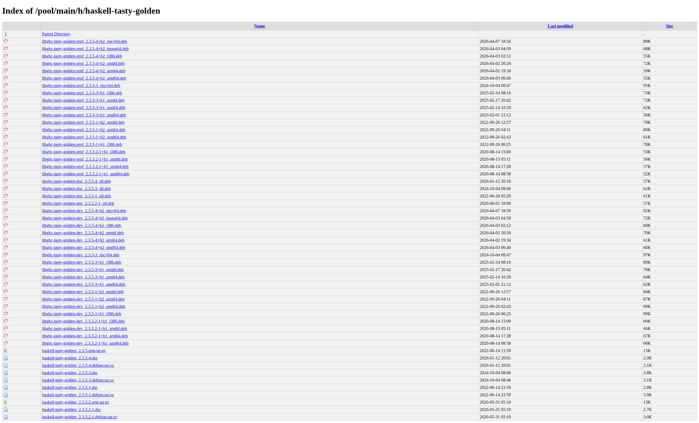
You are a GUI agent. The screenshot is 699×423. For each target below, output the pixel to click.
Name (259, 26)
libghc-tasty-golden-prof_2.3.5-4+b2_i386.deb (82, 56)
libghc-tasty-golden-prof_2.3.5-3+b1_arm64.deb (83, 107)
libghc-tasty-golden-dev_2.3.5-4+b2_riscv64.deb (84, 210)
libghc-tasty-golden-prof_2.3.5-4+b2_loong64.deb (85, 48)
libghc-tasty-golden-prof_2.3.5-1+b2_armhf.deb (83, 122)
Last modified (560, 26)
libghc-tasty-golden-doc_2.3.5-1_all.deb (76, 196)
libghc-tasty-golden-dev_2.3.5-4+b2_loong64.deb (85, 218)
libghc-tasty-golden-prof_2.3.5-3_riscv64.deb (81, 85)
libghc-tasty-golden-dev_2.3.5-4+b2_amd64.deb (83, 247)
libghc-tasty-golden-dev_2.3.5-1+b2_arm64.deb (83, 299)
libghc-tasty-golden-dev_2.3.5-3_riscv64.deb (80, 255)
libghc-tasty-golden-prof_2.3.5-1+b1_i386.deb (82, 144)
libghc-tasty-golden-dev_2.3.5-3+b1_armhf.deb (83, 269)
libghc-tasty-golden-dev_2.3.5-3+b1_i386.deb (81, 262)
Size (669, 26)
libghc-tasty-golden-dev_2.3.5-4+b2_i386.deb (81, 225)
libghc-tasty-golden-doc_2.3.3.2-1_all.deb (78, 203)
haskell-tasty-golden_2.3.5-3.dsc (70, 372)
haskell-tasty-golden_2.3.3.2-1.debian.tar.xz (79, 417)
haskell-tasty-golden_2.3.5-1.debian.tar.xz (78, 394)
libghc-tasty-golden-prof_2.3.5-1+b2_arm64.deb (83, 129)
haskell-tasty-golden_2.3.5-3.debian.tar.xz (78, 380)
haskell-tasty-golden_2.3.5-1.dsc (70, 387)
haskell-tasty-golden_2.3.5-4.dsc (70, 358)
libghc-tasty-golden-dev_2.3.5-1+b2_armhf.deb (83, 291)
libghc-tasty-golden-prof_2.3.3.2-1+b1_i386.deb (83, 151)
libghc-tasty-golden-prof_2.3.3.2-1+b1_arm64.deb (85, 166)
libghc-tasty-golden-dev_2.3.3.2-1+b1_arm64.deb (85, 336)
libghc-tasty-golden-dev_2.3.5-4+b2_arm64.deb (83, 240)
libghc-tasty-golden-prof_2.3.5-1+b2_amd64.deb (84, 137)
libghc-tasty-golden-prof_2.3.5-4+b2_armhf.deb (83, 63)
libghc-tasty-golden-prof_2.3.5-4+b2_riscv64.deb (84, 41)
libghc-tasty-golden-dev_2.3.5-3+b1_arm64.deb (83, 277)
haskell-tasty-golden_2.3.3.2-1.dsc (71, 409)
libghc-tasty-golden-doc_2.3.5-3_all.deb (76, 188)
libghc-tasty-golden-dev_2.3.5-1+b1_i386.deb (81, 313)
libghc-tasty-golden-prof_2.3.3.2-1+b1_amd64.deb (85, 174)
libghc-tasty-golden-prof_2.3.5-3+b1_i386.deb (82, 93)
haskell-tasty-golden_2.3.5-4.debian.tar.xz (78, 365)
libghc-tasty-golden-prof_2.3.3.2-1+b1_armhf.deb (85, 159)
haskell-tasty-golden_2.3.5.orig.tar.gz (74, 350)
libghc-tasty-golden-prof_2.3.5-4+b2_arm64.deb (83, 70)
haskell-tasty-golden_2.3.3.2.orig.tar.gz (75, 402)
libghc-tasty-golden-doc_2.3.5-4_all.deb (76, 181)
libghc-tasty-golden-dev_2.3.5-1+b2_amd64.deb (83, 306)
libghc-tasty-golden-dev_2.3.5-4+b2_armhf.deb (83, 232)
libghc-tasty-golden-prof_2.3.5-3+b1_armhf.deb (83, 100)
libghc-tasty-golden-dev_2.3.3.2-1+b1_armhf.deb (84, 328)
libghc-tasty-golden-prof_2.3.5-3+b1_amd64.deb (84, 115)
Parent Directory (56, 34)
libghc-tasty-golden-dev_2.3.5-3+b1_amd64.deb (83, 284)
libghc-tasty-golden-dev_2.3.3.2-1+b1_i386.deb (83, 321)
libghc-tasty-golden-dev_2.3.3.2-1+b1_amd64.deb (85, 343)
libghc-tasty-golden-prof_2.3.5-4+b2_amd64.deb (84, 78)
